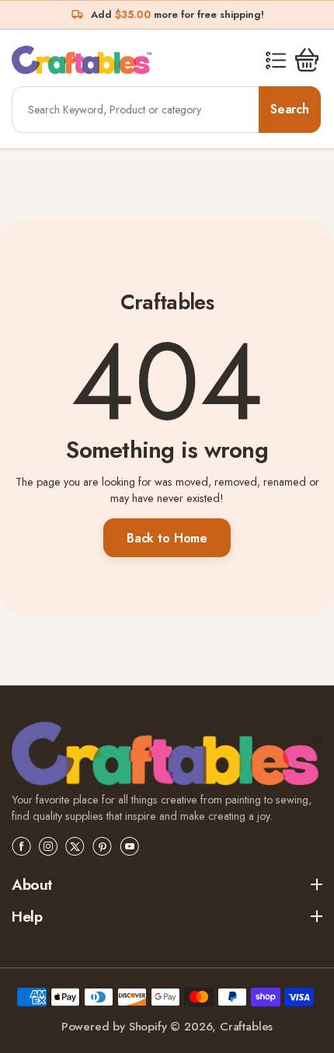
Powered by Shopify (114, 1026)
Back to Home (167, 538)
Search (289, 109)
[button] (275, 59)
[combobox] (136, 109)
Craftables (246, 1026)
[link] (167, 755)
